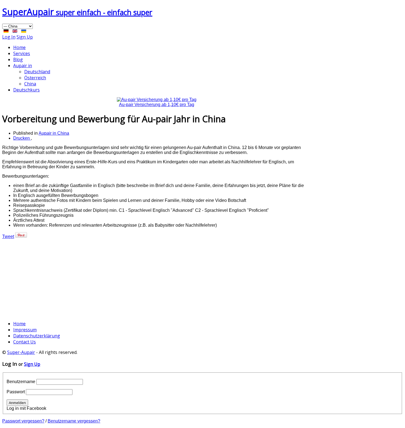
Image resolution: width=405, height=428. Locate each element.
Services (21, 53)
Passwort (16, 391)
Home (19, 47)
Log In (8, 37)
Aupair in (22, 66)
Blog (18, 59)
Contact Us (24, 342)
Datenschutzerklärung (36, 336)
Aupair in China (54, 133)
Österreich (35, 78)
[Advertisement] (156, 277)
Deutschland (37, 72)
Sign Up (25, 37)
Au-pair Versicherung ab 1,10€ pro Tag (156, 104)
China (30, 84)
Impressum (25, 330)
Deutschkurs (26, 90)
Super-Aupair (21, 352)
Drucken (22, 138)
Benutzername (21, 381)
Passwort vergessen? (23, 421)
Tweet (8, 236)
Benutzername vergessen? (74, 421)
